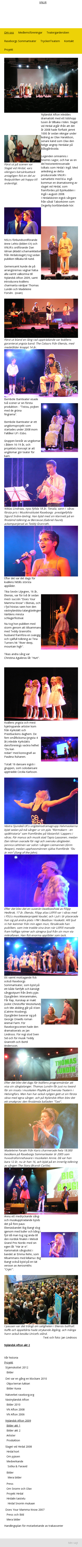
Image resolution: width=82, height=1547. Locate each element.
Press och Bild (15, 1514)
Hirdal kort (12, 1451)
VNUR (43, 2)
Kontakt (69, 41)
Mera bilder (15, 1477)
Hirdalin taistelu (15, 1498)
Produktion (13, 1440)
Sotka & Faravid (17, 1466)
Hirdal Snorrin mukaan (21, 1503)
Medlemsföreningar (30, 32)
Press (9, 1483)
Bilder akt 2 (13, 1430)
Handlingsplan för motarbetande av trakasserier (33, 1525)
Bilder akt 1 (13, 1425)
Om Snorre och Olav (19, 1488)
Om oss (9, 32)
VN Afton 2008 (15, 1409)
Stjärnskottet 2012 (16, 1367)
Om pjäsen (13, 1456)
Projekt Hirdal (14, 1493)
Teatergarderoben (58, 32)
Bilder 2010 (13, 1404)
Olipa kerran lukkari (18, 1383)
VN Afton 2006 (15, 1414)
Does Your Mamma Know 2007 (24, 1509)
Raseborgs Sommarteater (20, 41)
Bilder (10, 1372)
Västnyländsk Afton (17, 1399)
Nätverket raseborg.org (19, 1394)
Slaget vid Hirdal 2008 (18, 1446)
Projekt (8, 49)
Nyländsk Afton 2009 (18, 1420)
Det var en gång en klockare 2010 (26, 1378)
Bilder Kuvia (13, 1388)
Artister (10, 1435)
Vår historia (11, 1357)
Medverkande (14, 1461)
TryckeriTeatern (50, 41)
